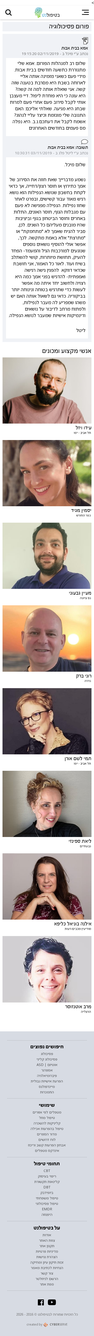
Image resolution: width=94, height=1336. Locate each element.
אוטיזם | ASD (47, 1064)
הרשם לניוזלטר (47, 1279)
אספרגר (47, 1070)
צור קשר (47, 1273)
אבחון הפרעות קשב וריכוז (47, 1145)
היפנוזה (47, 1214)
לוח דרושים (47, 1139)
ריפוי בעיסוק (47, 1176)
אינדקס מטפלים (47, 1150)
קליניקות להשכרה (47, 1123)
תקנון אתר (46, 1246)
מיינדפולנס (47, 1086)
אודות (47, 1235)
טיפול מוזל (47, 1117)
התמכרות (47, 1092)
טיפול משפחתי (47, 1198)
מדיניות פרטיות (47, 1251)
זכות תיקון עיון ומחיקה (46, 1262)
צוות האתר (47, 1240)
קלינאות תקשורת (47, 1181)
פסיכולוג (47, 1054)
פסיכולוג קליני (47, 1059)
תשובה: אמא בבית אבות (68, 147)
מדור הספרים (47, 1134)
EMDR (47, 1209)
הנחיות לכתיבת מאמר (47, 1268)
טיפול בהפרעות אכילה (47, 1128)
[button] (8, 12)
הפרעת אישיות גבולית (47, 1081)
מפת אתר (47, 1284)
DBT (47, 1187)
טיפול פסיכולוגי (47, 1203)
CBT (47, 1171)
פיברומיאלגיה (47, 1075)
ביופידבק (46, 1192)
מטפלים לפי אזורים (47, 1112)
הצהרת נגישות (46, 1257)
